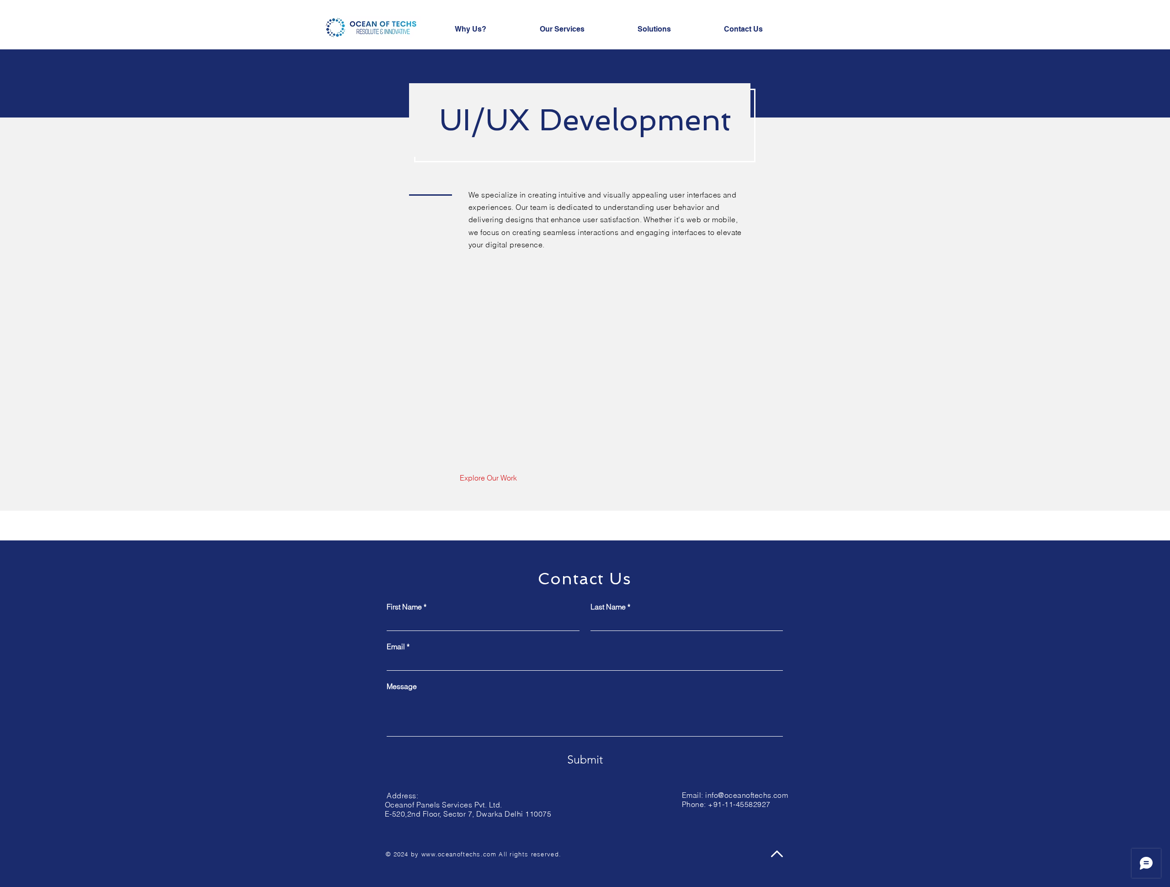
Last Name (610, 606)
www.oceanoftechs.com (458, 854)
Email (398, 646)
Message (402, 686)
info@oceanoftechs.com (746, 795)
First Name (406, 606)
